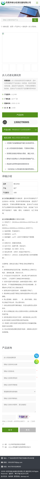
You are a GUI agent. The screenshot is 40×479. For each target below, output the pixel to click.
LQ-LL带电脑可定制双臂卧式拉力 (20, 447)
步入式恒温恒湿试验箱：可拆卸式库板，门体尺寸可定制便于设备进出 (21, 148)
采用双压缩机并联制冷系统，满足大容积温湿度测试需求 (21, 153)
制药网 (10, 476)
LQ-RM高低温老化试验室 (17, 444)
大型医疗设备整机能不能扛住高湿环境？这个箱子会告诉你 (21, 143)
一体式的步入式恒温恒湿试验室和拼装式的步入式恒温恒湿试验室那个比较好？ (21, 169)
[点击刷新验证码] (23, 417)
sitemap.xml (25, 476)
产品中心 (18, 26)
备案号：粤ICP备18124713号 (18, 473)
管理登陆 (17, 476)
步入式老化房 (33, 26)
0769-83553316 (36, 355)
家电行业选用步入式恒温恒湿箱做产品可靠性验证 (21, 159)
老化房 (25, 26)
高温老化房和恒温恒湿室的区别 (18, 164)
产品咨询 (20, 115)
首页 (11, 26)
